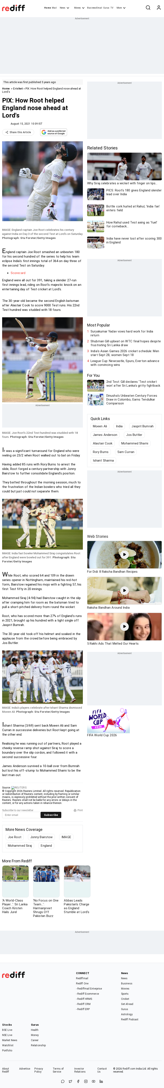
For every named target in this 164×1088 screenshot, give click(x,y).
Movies (125, 988)
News (62, 7)
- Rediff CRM (83, 1004)
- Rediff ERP (83, 1009)
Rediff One (82, 983)
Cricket (18, 88)
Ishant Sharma (103, 460)
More (119, 7)
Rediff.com (129, 1068)
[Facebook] (78, 1082)
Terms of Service (58, 1070)
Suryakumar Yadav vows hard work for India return (122, 333)
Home (47, 7)
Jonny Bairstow (41, 837)
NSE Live (7, 1035)
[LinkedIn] (101, 1082)
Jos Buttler (134, 435)
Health (35, 1029)
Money (77, 7)
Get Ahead (127, 1004)
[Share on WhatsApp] (62, 1082)
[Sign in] (158, 7)
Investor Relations (80, 1070)
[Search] (148, 7)
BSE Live (7, 1029)
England (46, 846)
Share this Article (20, 132)
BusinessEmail (94, 7)
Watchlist (7, 1045)
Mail (54, 7)
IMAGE (66, 837)
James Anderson (105, 435)
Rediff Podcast (129, 1019)
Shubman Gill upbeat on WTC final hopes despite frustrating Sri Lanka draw (126, 343)
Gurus (106, 7)
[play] (124, 554)
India (119, 426)
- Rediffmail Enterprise (89, 988)
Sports (125, 993)
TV (111, 7)
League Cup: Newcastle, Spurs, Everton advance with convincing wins (125, 363)
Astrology (127, 1014)
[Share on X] (70, 1082)
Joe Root (14, 837)
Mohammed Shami (134, 443)
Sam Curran (125, 452)
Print (80, 810)
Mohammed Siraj (20, 846)
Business (126, 983)
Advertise (24, 1068)
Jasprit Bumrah (142, 426)
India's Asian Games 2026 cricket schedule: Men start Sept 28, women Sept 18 (125, 353)
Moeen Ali (100, 426)
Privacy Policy (38, 1070)
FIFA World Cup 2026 (102, 735)
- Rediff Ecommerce (87, 993)
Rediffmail (82, 978)
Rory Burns (100, 452)
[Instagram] (86, 1082)
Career (35, 1040)
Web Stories (97, 536)
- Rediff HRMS (84, 998)
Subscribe (51, 815)
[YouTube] (93, 1082)
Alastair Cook (102, 443)
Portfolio (7, 1050)
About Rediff (5, 1070)
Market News (9, 1040)
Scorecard (18, 273)
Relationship (38, 1045)
